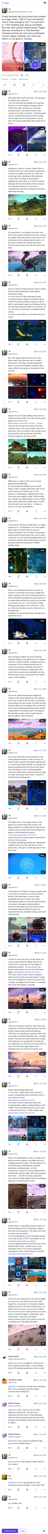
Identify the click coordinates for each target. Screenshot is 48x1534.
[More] (43, 85)
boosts (5, 79)
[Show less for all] (45, 3)
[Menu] (44, 1531)
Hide (42, 44)
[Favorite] (24, 84)
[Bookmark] (33, 84)
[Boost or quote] (14, 84)
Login (23, 1531)
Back (7, 3)
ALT (21, 69)
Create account (10, 1531)
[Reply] (4, 84)
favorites (23, 79)
